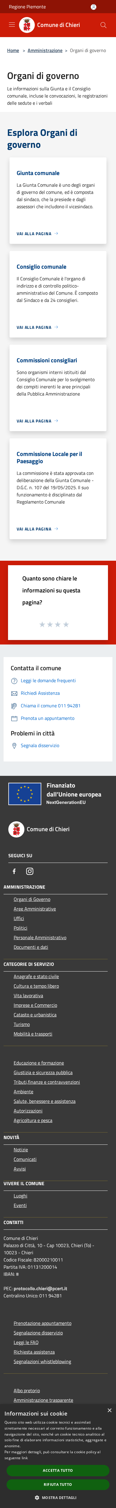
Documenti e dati (31, 947)
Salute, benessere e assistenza (45, 1101)
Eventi (20, 1205)
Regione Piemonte (27, 6)
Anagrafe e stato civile (36, 976)
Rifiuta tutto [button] (58, 1484)
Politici (20, 927)
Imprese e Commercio (35, 1005)
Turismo (22, 1024)
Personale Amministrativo (40, 937)
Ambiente (23, 1091)
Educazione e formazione (39, 1062)
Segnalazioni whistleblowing (42, 1361)
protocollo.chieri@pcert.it (40, 1288)
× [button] (109, 1410)
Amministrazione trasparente (43, 1400)
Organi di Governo (32, 899)
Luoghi (20, 1195)
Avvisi (20, 1168)
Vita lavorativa (28, 995)
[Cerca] (103, 25)
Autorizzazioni (28, 1110)
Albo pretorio (27, 1390)
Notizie (21, 1149)
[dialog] (58, 1456)
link (25, 1457)
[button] (57, 1497)
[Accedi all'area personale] (93, 7)
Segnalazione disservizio (38, 1332)
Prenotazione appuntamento (42, 1323)
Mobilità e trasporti (33, 1033)
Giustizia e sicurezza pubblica (43, 1072)
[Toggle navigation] (11, 24)
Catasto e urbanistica (35, 1014)
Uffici (19, 918)
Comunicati (25, 1159)
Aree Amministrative (35, 908)
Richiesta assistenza (34, 1351)
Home (13, 50)
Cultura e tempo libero (36, 985)
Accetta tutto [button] (58, 1470)
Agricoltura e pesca (33, 1120)
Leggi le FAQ (26, 1342)
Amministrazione (45, 50)
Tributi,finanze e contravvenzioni (47, 1082)
